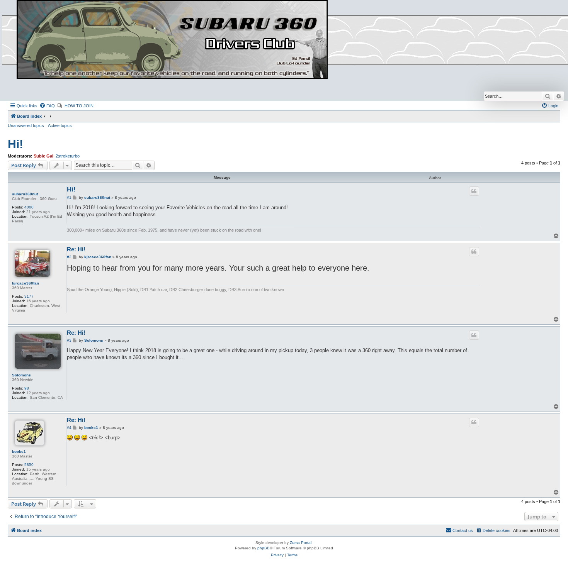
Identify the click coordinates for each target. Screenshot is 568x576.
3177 (29, 296)
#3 (69, 340)
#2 (69, 257)
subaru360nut (25, 194)
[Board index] (172, 40)
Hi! (15, 144)
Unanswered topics (26, 125)
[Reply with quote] (474, 191)
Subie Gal (43, 156)
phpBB (263, 548)
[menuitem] (47, 105)
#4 (69, 427)
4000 (29, 207)
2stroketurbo (68, 156)
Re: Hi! (76, 249)
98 (26, 388)
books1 (19, 451)
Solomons (21, 375)
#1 (69, 197)
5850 (29, 464)
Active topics (60, 125)
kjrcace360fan (25, 283)
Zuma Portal (300, 542)
